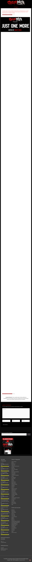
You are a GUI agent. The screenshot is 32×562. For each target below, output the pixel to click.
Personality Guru (14, 525)
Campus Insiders (14, 512)
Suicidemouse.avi (14, 489)
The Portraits (13, 495)
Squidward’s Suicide (14, 488)
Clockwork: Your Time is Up (15, 466)
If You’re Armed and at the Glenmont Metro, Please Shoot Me (5, 501)
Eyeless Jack (13, 468)
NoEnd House (13, 478)
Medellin (13, 517)
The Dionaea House (14, 493)
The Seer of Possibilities (4, 472)
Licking (13, 476)
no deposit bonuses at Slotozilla (16, 521)
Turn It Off (2, 531)
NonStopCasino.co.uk (14, 524)
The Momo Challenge (14, 494)
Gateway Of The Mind (15, 469)
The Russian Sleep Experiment (16, 497)
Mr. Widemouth (3, 490)
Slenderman (13, 485)
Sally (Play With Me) (14, 484)
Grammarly (2, 547)
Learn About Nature (14, 516)
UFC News (13, 530)
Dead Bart (13, 467)
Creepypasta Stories (3, 542)
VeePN (12, 531)
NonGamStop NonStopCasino (16, 522)
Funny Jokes (13, 514)
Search (29, 434)
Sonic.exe (13, 487)
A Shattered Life (3, 517)
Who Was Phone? (14, 503)
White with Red (14, 502)
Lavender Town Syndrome (15, 475)
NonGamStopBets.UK (15, 523)
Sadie (1, 486)
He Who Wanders (3, 481)
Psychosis (13, 480)
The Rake (13, 496)
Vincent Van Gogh (14, 532)
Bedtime (2, 467)
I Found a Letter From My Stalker (5, 512)
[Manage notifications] (30, 560)
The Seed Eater (14, 498)
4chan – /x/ (2, 541)
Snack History (13, 526)
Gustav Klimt (13, 515)
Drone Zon (13, 513)
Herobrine (13, 470)
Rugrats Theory (14, 483)
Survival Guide (3, 526)
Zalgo (12, 504)
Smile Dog (13, 486)
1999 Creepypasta (14, 461)
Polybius (13, 479)
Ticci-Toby (2, 495)
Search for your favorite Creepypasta (7, 432)
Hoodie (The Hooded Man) (15, 471)
